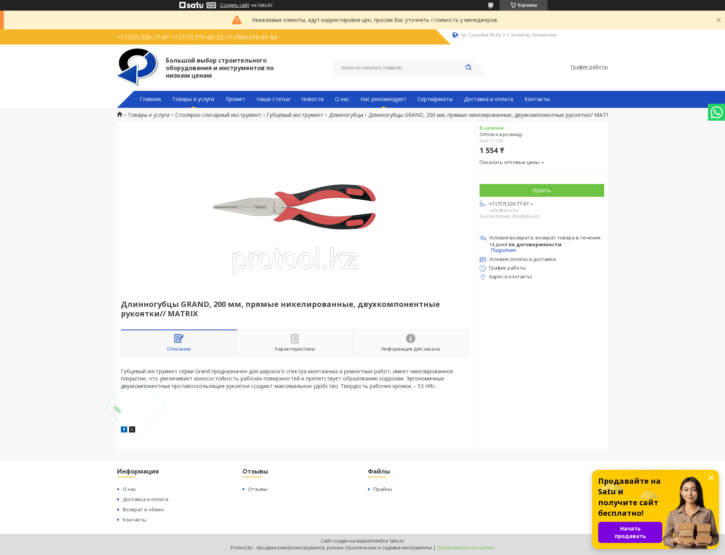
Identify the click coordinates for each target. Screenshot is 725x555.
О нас (342, 99)
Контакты (537, 99)
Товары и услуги (193, 99)
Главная (150, 99)
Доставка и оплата (488, 99)
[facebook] (124, 430)
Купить (542, 190)
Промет (235, 99)
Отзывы (258, 489)
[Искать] (468, 68)
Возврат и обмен (143, 509)
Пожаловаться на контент (466, 547)
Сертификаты (435, 99)
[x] (132, 430)
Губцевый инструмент (295, 115)
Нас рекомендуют (383, 99)
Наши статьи (273, 99)
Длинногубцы (346, 115)
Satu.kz (396, 541)
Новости (312, 99)
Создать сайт (234, 5)
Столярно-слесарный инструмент (218, 115)
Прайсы (382, 489)
